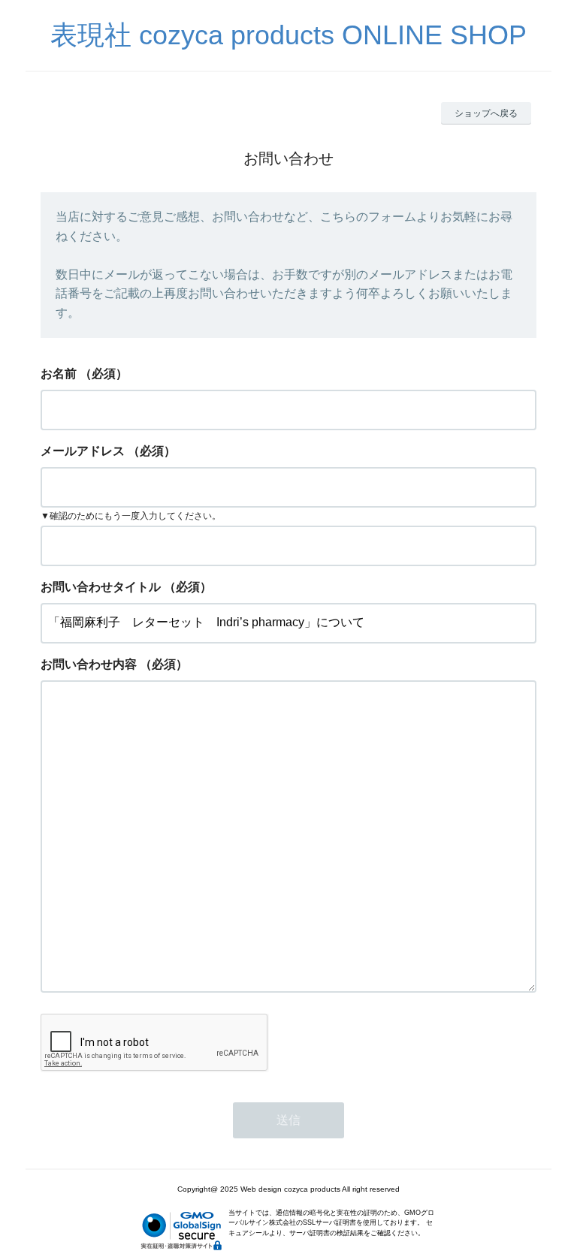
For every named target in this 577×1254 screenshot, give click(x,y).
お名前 (59, 373)
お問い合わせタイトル (101, 586)
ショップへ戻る (486, 113)
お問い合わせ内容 (89, 664)
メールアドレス (83, 451)
